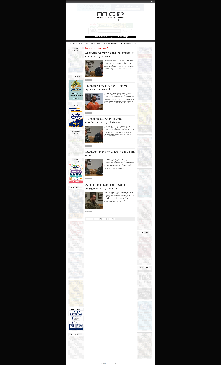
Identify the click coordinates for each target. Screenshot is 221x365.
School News (106, 43)
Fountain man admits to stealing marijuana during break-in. (105, 186)
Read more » (88, 79)
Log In (151, 1)
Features (92, 43)
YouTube (96, 41)
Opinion (99, 43)
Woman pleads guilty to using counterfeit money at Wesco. (103, 120)
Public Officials (83, 43)
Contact (119, 41)
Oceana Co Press (105, 41)
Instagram (83, 41)
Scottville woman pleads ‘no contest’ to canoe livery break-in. (109, 54)
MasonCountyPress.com (110, 363)
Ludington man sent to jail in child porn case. (110, 153)
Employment (126, 43)
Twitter (90, 41)
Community (135, 43)
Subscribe (141, 41)
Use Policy (126, 41)
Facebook (75, 41)
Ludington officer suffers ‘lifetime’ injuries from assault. (106, 87)
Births (69, 43)
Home (69, 41)
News (113, 41)
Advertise (134, 41)
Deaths (75, 43)
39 (112, 219)
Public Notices (116, 43)
